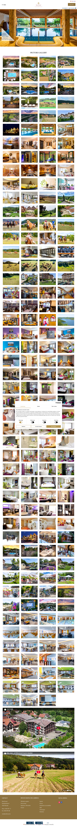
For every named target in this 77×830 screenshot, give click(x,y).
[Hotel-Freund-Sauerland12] (29, 94)
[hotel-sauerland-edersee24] (11, 407)
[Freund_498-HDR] (11, 692)
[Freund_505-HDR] (66, 678)
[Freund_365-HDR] (66, 583)
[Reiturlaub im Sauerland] (47, 203)
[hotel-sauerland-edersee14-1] (29, 379)
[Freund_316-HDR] (11, 651)
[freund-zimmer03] (66, 339)
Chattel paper (42, 809)
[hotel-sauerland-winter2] (11, 542)
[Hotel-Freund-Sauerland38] (47, 556)
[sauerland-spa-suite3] (66, 502)
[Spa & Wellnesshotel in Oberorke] (66, 176)
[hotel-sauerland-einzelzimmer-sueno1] (47, 447)
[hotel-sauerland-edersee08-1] (47, 325)
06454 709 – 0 (8, 808)
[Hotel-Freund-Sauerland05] (11, 81)
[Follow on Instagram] (59, 802)
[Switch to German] (71, 1)
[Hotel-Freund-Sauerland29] (66, 570)
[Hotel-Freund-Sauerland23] (11, 610)
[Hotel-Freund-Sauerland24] (66, 597)
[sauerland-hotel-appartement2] (11, 475)
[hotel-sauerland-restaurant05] (47, 298)
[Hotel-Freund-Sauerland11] (11, 67)
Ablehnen (23, 426)
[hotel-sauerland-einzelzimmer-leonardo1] (11, 447)
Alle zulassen (53, 426)
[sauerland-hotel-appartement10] (47, 488)
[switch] (32, 422)
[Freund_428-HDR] (47, 597)
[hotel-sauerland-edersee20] (66, 325)
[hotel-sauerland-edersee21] (47, 393)
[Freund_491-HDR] (29, 692)
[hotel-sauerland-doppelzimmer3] (66, 393)
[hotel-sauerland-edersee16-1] (11, 379)
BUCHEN (72, 4)
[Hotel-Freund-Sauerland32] (29, 570)
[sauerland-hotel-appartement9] (11, 488)
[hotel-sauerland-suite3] (11, 529)
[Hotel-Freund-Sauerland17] (29, 610)
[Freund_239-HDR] (47, 665)
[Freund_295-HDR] (47, 651)
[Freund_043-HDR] (47, 638)
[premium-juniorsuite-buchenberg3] (47, 529)
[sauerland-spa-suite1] (29, 515)
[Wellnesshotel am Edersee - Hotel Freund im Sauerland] (47, 135)
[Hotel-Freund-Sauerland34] (11, 570)
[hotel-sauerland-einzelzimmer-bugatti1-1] (29, 434)
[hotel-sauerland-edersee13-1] (66, 366)
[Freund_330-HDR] (47, 705)
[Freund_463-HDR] (66, 692)
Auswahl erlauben (38, 426)
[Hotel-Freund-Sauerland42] (47, 542)
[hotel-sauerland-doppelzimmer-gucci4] (66, 420)
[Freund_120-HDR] (29, 624)
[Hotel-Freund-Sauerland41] (66, 542)
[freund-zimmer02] (47, 339)
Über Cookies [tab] (54, 406)
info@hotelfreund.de (6, 814)
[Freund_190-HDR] (29, 678)
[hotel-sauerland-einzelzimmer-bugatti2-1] (11, 434)
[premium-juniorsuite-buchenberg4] (29, 529)
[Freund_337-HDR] (29, 705)
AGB (41, 807)
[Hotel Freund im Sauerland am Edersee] (66, 81)
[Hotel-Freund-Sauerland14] (66, 610)
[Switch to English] (73, 1)
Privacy (41, 803)
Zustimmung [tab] (22, 406)
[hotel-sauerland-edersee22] (11, 393)
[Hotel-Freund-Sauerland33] (66, 284)
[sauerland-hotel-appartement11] (29, 488)
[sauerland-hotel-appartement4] (47, 461)
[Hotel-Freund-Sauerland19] (11, 284)
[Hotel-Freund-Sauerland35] (29, 284)
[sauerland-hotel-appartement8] (29, 475)
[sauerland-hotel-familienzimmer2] (29, 502)
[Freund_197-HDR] (11, 678)
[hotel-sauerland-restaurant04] (66, 298)
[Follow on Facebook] (61, 802)
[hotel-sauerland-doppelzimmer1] (29, 393)
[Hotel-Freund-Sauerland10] (29, 81)
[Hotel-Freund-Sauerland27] (29, 583)
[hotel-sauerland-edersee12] (47, 312)
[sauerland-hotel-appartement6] (47, 475)
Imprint (41, 801)
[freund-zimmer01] (11, 339)
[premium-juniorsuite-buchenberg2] (66, 529)
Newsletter (42, 812)
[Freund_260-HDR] (66, 651)
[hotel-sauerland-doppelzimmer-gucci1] (66, 379)
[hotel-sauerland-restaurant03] (11, 298)
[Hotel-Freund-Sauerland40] (11, 556)
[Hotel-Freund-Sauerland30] (47, 284)
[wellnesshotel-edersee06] (11, 162)
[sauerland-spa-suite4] (47, 502)
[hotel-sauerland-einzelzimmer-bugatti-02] (66, 447)
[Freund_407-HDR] (47, 583)
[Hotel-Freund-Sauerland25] (29, 597)
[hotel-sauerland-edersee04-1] (47, 352)
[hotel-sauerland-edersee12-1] (66, 312)
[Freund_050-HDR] (29, 638)
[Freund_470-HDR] (47, 692)
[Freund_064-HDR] (11, 638)
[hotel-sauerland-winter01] (29, 542)
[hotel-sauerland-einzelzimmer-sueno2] (29, 447)
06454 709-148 (7, 810)
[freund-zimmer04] (11, 352)
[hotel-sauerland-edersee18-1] (66, 352)
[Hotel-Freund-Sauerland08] (47, 81)
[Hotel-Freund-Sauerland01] (66, 67)
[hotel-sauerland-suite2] (47, 515)
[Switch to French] (75, 1)
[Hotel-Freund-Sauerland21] (29, 271)
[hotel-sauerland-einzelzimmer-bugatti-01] (11, 461)
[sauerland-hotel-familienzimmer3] (11, 502)
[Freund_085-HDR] (47, 624)
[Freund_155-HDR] (11, 624)
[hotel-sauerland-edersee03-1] (29, 366)
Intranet (22, 807)
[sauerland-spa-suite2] (11, 515)
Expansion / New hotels (25, 805)
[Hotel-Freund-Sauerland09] (47, 67)
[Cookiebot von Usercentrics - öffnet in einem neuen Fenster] (56, 403)
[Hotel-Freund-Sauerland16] (47, 610)
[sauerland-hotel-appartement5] (66, 475)
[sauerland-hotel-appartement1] (29, 461)
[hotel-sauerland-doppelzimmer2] (66, 407)
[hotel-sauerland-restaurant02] (29, 325)
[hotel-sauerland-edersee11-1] (11, 325)
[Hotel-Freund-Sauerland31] (47, 570)
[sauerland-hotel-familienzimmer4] (66, 488)
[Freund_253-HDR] (11, 665)
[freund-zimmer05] (29, 339)
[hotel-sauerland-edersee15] (29, 312)
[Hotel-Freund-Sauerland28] (11, 583)
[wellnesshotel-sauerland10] (47, 244)
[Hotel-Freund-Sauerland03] (11, 108)
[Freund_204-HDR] (66, 665)
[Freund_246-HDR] (29, 665)
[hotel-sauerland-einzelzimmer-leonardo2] (66, 434)
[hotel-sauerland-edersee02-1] (47, 366)
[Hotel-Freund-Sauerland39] (29, 556)
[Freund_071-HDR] (66, 624)
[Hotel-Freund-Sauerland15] (29, 121)
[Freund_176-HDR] (47, 678)
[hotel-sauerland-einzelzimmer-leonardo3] (47, 434)
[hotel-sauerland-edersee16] (11, 312)
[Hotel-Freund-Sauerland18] (66, 271)
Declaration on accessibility (45, 805)
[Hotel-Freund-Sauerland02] (66, 94)
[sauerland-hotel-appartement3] (66, 461)
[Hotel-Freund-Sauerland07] (11, 94)
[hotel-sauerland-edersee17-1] (47, 379)
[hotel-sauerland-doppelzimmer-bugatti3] (11, 420)
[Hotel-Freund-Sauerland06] (29, 67)
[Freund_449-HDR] (11, 705)
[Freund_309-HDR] (29, 651)
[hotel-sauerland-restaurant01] (29, 298)
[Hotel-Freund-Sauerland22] (11, 271)
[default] (66, 216)
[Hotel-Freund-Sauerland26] (11, 597)
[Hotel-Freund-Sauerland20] (47, 271)
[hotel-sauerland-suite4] (66, 515)
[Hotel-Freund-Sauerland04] (47, 94)
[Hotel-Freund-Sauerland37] (66, 556)
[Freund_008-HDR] (66, 638)
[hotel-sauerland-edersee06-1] (29, 352)
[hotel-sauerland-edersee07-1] (11, 366)
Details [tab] (38, 406)
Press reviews (23, 803)
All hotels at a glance (25, 801)
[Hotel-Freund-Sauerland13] (11, 121)
